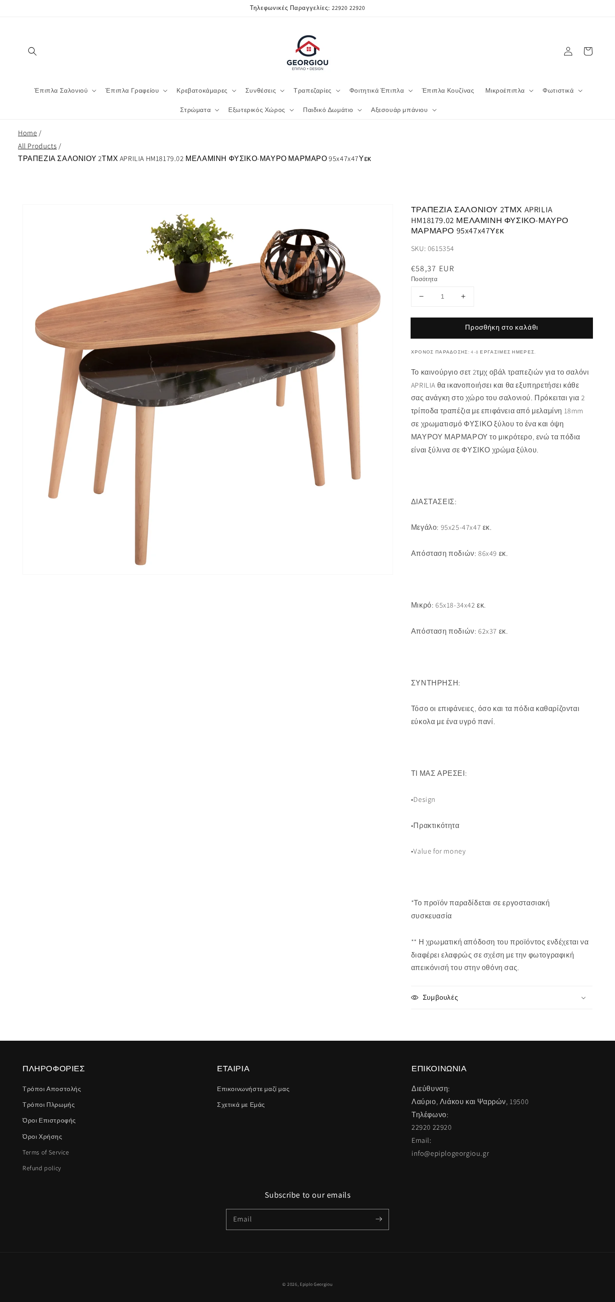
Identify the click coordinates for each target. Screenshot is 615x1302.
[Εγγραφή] (379, 1219)
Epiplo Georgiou (316, 1284)
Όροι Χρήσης (43, 1136)
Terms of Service (46, 1152)
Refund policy (42, 1168)
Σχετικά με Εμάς (241, 1105)
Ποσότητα (424, 279)
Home (27, 133)
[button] (32, 51)
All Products (37, 146)
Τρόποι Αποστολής (52, 1089)
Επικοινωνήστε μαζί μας (253, 1089)
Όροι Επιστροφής (49, 1120)
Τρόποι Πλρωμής (49, 1105)
